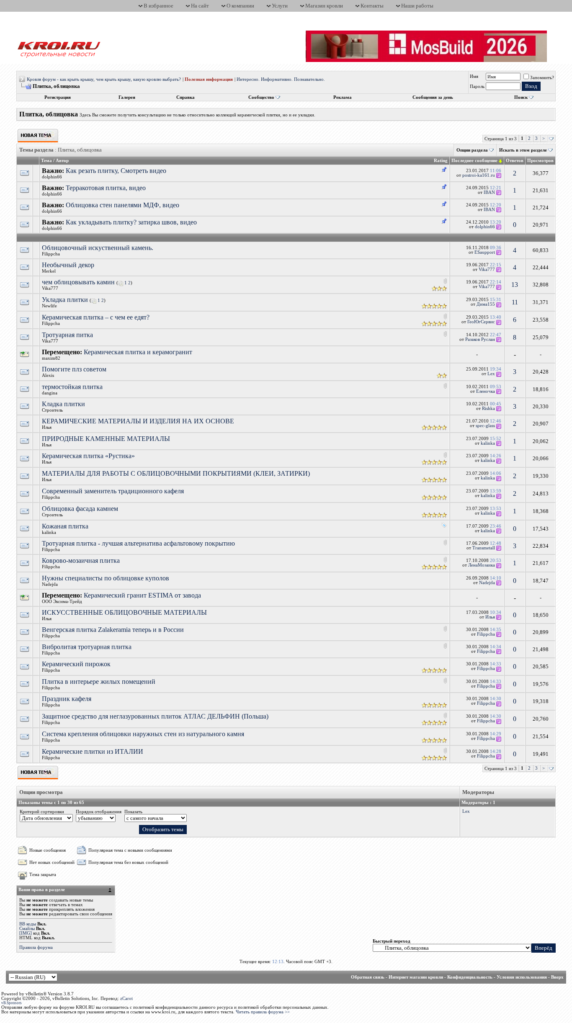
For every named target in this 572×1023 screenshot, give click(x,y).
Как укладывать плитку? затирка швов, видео (131, 222)
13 (514, 284)
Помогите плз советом (74, 369)
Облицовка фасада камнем (80, 508)
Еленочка (485, 391)
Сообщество (261, 97)
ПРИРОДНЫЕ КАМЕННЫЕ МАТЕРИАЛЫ (106, 438)
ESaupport (484, 252)
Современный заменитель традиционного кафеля (113, 491)
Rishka (488, 408)
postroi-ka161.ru (478, 175)
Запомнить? (542, 77)
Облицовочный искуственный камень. (97, 247)
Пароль (477, 86)
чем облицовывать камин (78, 282)
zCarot (126, 998)
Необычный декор (68, 264)
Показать (133, 811)
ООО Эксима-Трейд (62, 601)
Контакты (372, 6)
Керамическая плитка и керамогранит (138, 352)
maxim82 (51, 358)
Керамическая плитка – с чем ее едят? (95, 317)
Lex (491, 373)
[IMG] (25, 933)
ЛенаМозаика (481, 565)
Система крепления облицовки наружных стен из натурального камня (143, 733)
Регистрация (57, 97)
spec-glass (485, 425)
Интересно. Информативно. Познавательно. (281, 79)
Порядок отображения (98, 811)
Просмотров (540, 160)
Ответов (514, 160)
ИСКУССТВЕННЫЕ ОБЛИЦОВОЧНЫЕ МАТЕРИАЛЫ (124, 612)
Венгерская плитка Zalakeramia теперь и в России (113, 629)
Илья (47, 427)
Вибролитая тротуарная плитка (86, 646)
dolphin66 (52, 177)
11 (515, 302)
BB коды (27, 924)
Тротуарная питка (67, 334)
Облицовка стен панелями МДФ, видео (122, 205)
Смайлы (27, 928)
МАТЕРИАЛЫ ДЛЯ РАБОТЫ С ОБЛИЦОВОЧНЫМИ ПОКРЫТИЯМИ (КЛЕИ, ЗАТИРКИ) (176, 473)
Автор (62, 160)
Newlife (49, 306)
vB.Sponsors (11, 1003)
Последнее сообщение (474, 160)
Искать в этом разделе (523, 150)
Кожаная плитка (65, 526)
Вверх (557, 977)
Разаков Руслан (480, 339)
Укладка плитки (65, 299)
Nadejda (50, 584)
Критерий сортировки (42, 811)
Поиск (521, 97)
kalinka (488, 443)
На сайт (200, 6)
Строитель (52, 410)
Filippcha (51, 254)
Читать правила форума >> (263, 1012)
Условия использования (522, 977)
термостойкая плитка (72, 386)
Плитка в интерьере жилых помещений (98, 681)
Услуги (280, 6)
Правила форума (36, 947)
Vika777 (487, 269)
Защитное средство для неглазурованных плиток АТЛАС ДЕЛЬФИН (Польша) (155, 716)
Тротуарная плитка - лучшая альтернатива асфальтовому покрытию (138, 543)
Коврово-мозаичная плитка (81, 560)
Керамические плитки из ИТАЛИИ (92, 751)
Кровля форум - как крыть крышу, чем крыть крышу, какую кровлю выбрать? (104, 79)
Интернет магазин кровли (416, 977)
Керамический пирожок (76, 663)
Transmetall (483, 548)
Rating (441, 160)
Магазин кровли (324, 6)
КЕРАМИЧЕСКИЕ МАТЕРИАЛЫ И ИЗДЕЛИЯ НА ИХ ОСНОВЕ (138, 421)
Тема (46, 160)
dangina (49, 393)
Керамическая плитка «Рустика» (88, 455)
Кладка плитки (63, 403)
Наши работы (417, 6)
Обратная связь (367, 977)
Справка (185, 97)
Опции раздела (472, 150)
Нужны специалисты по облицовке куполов (105, 578)
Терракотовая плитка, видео (106, 187)
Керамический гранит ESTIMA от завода (142, 595)
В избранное (158, 6)
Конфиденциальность (469, 977)
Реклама (342, 97)
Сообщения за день (432, 97)
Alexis (48, 375)
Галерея (127, 97)
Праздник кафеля (66, 698)
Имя (474, 76)
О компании (240, 6)
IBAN (489, 192)
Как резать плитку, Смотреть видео (116, 170)
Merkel (49, 271)
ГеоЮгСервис (481, 322)
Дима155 (486, 304)
